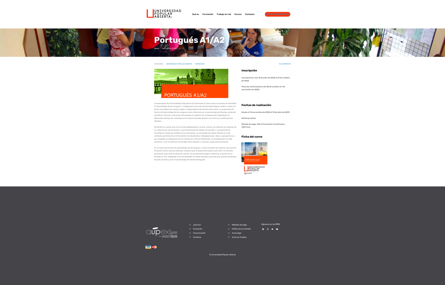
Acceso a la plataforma (277, 14)
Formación (200, 64)
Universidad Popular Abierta (179, 64)
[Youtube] (277, 229)
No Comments (285, 64)
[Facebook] (263, 229)
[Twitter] (272, 229)
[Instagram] (267, 229)
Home (156, 48)
